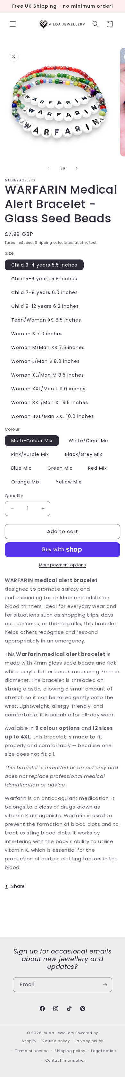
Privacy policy (89, 1040)
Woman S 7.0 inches (37, 334)
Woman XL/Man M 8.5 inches (47, 375)
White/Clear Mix (89, 440)
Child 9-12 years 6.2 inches (45, 306)
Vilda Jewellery (59, 1032)
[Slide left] (48, 168)
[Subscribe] (105, 984)
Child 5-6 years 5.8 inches (44, 278)
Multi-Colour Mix (32, 440)
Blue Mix (21, 468)
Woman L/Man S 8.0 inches (45, 361)
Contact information (65, 1060)
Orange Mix (25, 482)
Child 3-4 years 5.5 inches (44, 265)
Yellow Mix (68, 482)
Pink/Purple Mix (30, 454)
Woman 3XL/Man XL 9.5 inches (49, 402)
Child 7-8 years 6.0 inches (44, 292)
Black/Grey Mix (83, 454)
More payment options (62, 565)
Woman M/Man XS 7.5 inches (48, 347)
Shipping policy (69, 1050)
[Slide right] (77, 168)
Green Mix (59, 468)
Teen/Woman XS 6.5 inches (46, 320)
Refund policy (56, 1040)
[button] (13, 24)
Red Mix (97, 468)
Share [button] (18, 886)
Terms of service (31, 1050)
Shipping (43, 242)
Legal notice (103, 1050)
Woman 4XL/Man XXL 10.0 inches (52, 416)
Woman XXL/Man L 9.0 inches (48, 389)
